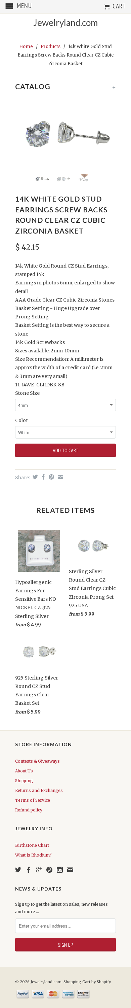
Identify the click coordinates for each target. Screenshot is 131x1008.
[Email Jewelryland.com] (70, 870)
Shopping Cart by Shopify (87, 981)
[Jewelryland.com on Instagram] (60, 870)
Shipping (24, 780)
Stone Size (27, 393)
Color (21, 420)
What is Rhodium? (33, 855)
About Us (24, 770)
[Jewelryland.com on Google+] (39, 870)
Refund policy (28, 809)
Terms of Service (32, 800)
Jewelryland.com (65, 23)
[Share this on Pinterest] (50, 477)
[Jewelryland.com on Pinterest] (49, 870)
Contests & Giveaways (37, 761)
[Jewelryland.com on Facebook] (29, 870)
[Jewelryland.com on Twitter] (18, 870)
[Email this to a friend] (59, 477)
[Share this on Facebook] (42, 477)
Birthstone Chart (32, 845)
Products (50, 46)
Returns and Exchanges (39, 790)
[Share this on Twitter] (34, 477)
